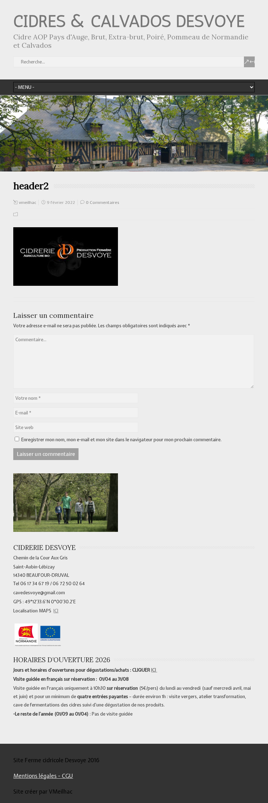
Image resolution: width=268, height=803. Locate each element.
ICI (55, 611)
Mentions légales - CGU (43, 776)
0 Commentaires (102, 202)
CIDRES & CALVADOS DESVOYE (129, 21)
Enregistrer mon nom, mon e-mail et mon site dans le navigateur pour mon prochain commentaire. (121, 440)
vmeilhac (27, 202)
